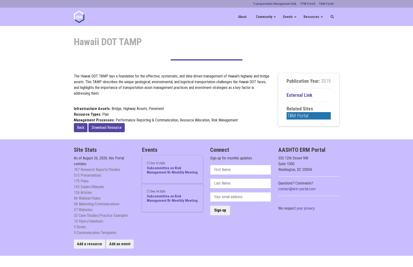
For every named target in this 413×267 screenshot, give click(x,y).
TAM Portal (298, 116)
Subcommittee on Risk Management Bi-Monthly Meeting (172, 170)
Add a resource (89, 244)
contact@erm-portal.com (297, 189)
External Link (299, 95)
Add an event (119, 244)
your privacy (306, 208)
